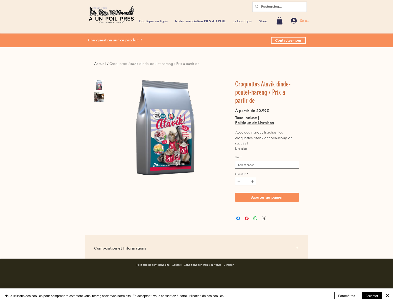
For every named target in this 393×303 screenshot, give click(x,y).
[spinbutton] (245, 181)
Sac (238, 157)
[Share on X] (264, 218)
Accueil (100, 63)
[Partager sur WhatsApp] (255, 218)
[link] (279, 20)
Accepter (371, 295)
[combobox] (267, 165)
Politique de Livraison (254, 122)
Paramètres (346, 295)
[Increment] (252, 181)
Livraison (229, 264)
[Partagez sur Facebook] (238, 218)
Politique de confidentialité (153, 264)
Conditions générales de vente (202, 264)
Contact (176, 264)
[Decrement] (238, 181)
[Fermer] (387, 295)
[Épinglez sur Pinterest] (246, 218)
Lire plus (241, 148)
